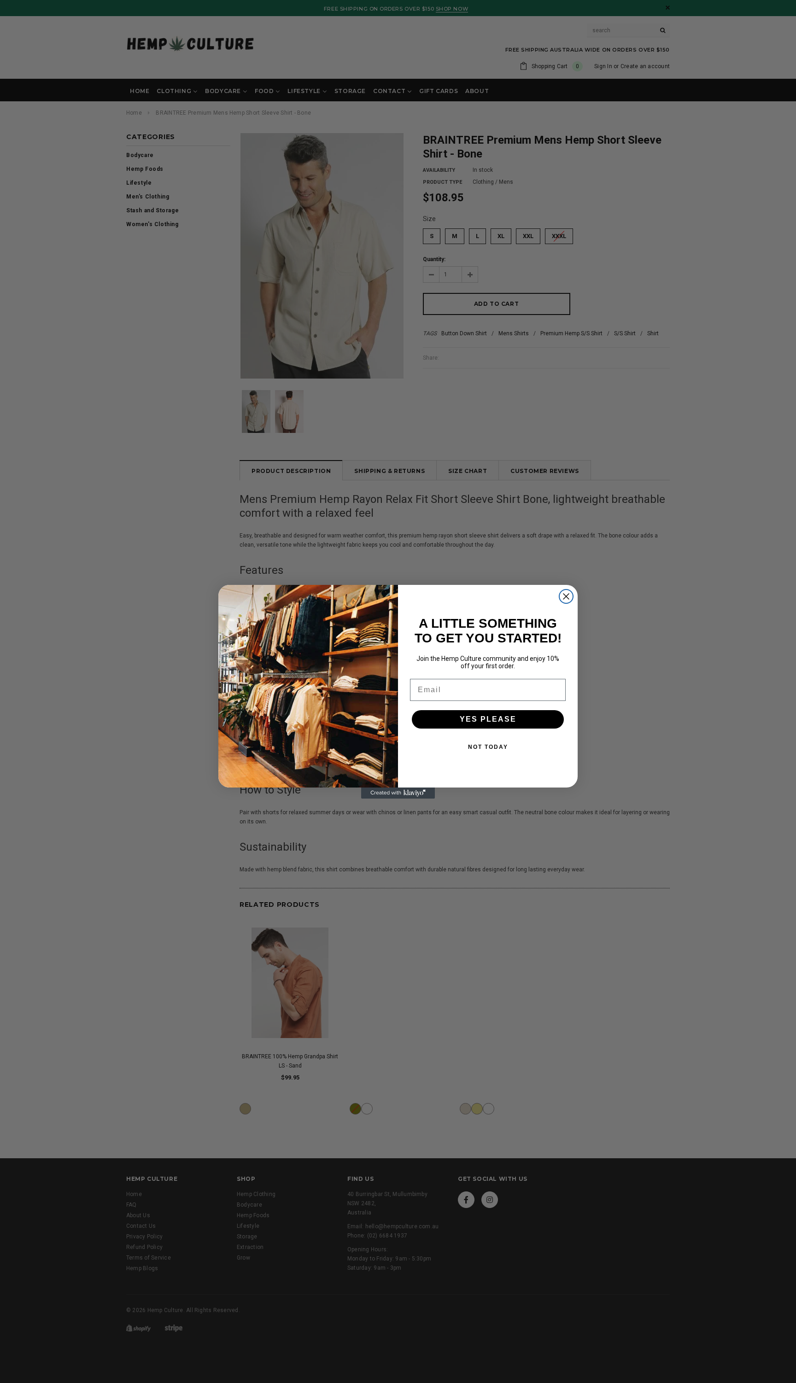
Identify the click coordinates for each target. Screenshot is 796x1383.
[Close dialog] (566, 596)
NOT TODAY (488, 747)
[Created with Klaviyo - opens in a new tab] (398, 793)
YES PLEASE (488, 719)
